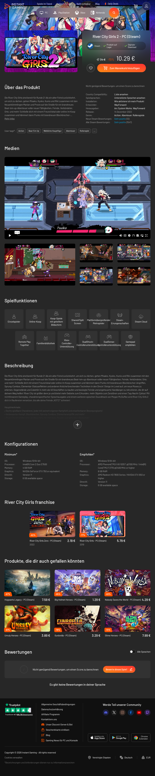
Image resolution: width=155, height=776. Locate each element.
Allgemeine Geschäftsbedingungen (58, 704)
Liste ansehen (121, 94)
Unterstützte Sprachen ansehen (129, 97)
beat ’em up (34, 131)
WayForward (120, 104)
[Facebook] (131, 712)
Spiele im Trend (44, 3)
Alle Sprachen (143, 651)
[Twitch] (147, 712)
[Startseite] (15, 6)
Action (117, 115)
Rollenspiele (138, 115)
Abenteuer (127, 115)
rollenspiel (84, 131)
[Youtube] (139, 712)
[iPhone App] (97, 737)
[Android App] (119, 737)
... (94, 131)
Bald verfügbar (84, 3)
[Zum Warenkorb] (136, 6)
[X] (114, 712)
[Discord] (106, 712)
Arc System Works (123, 108)
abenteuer (70, 131)
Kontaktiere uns (49, 719)
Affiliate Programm (50, 714)
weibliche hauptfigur (53, 131)
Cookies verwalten (13, 757)
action (21, 131)
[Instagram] (122, 712)
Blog (97, 3)
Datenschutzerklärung (52, 709)
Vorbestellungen (64, 3)
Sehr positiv (120, 118)
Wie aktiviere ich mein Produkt (129, 101)
